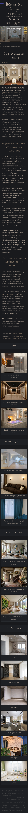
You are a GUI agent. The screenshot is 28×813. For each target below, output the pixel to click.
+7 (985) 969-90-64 (14, 14)
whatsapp (4, 792)
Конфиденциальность (10, 798)
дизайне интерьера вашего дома (11, 92)
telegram (9, 792)
